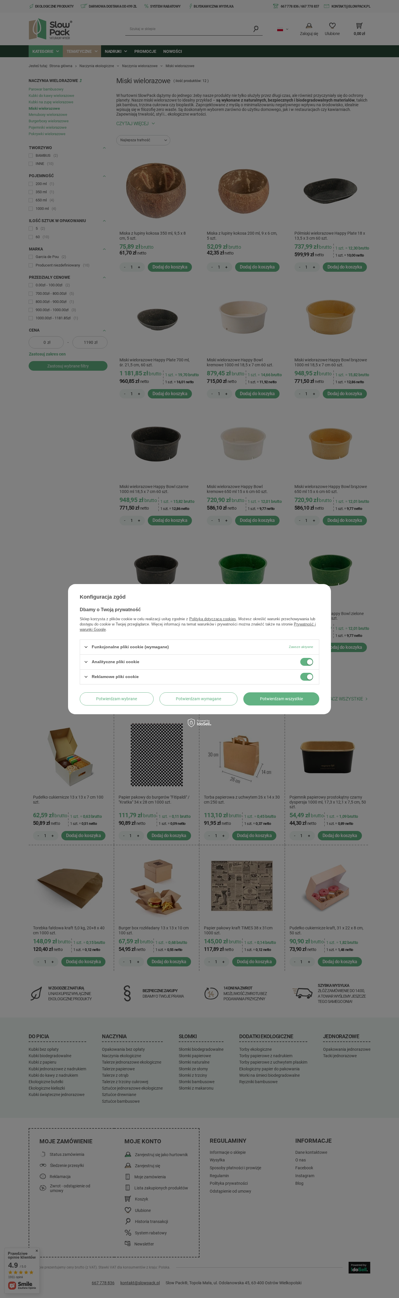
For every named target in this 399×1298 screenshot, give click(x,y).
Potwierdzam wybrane (116, 698)
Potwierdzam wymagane (198, 698)
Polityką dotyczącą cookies (212, 618)
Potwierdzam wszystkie (281, 698)
